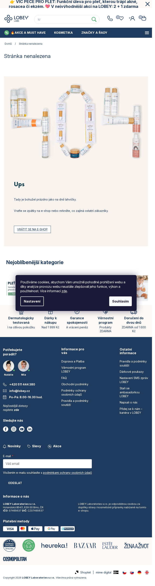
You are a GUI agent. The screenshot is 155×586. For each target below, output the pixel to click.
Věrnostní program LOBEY (36, 12)
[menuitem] (25, 33)
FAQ (67, 12)
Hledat (94, 19)
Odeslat (15, 483)
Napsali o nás (128, 402)
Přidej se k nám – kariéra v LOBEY (131, 410)
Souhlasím (120, 301)
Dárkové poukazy (132, 371)
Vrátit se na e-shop (32, 229)
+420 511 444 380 (22, 384)
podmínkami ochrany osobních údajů (67, 472)
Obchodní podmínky (95, 12)
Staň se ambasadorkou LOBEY (130, 392)
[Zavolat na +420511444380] (110, 18)
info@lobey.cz (19, 391)
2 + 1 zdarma (126, 6)
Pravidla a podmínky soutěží (133, 363)
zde (64, 291)
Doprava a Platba (72, 361)
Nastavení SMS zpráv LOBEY (134, 379)
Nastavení (32, 301)
